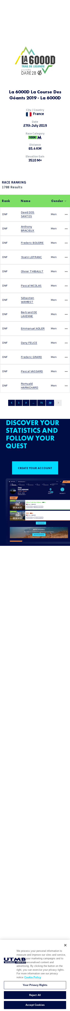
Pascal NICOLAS (31, 285)
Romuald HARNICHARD (29, 385)
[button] (11, 403)
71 (41, 403)
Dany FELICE (29, 343)
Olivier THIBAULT (32, 271)
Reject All (35, 995)
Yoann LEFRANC (31, 257)
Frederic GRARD (31, 357)
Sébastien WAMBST (27, 300)
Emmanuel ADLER (33, 328)
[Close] (65, 945)
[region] (35, 975)
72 (50, 403)
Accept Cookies (35, 1004)
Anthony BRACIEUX (27, 228)
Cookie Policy (32, 977)
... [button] (33, 403)
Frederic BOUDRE (32, 243)
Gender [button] (57, 201)
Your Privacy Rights (35, 985)
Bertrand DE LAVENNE (29, 314)
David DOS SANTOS (27, 214)
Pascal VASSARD (32, 371)
